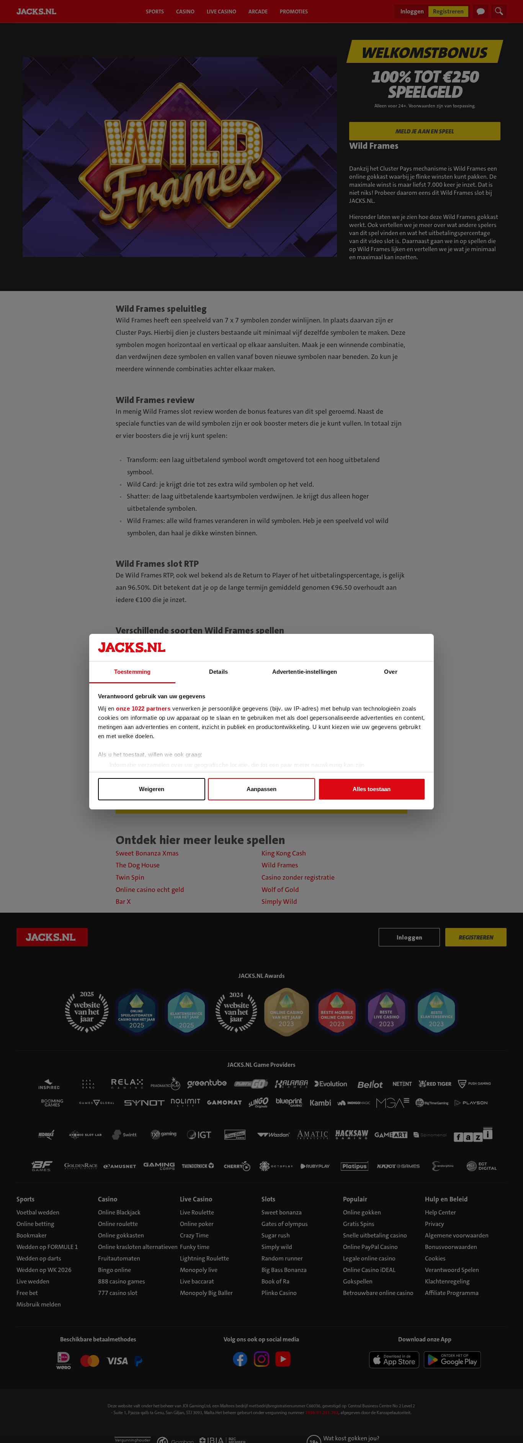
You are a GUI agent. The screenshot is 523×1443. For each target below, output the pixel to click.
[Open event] (98, 1362)
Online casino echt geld (150, 889)
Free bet (27, 1293)
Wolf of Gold (280, 889)
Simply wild (277, 1247)
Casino (107, 1199)
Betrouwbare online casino (378, 1293)
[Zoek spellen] (499, 11)
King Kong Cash (284, 853)
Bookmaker (31, 1235)
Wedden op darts (38, 1258)
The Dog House (138, 865)
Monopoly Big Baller (206, 1293)
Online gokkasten (121, 1235)
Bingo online (114, 1270)
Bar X (123, 901)
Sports (25, 1199)
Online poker (197, 1224)
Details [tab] (218, 671)
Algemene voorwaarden (457, 1235)
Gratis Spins (358, 1224)
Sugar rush (276, 1235)
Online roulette (118, 1224)
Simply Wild (279, 901)
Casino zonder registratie (298, 877)
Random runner (282, 1258)
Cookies (435, 1258)
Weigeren (151, 789)
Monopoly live (198, 1270)
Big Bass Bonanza (284, 1270)
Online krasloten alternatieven (138, 1247)
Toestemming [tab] (132, 671)
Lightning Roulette (204, 1258)
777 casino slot (117, 1293)
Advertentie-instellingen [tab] (304, 671)
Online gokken (362, 1212)
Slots (268, 1199)
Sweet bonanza (282, 1212)
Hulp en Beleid (446, 1199)
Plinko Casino (279, 1293)
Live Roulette (197, 1212)
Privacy (434, 1224)
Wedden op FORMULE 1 (47, 1247)
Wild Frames (280, 865)
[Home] (37, 11)
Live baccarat (197, 1281)
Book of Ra (275, 1281)
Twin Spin (130, 877)
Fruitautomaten (119, 1258)
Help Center (440, 1212)
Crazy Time (194, 1235)
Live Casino (196, 1199)
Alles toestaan (372, 789)
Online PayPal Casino (370, 1247)
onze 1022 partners (143, 708)
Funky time (194, 1247)
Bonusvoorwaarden (451, 1247)
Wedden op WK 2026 (44, 1270)
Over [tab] (390, 671)
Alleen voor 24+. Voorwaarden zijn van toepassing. (425, 106)
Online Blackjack (119, 1212)
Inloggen (412, 11)
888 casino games (121, 1281)
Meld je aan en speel (425, 131)
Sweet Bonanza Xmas (147, 853)
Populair (355, 1199)
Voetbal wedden (37, 1212)
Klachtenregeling (447, 1281)
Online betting (35, 1224)
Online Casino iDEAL (369, 1270)
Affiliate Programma (452, 1293)
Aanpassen (261, 789)
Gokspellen (358, 1281)
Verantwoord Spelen (452, 1270)
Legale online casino (369, 1258)
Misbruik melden (38, 1304)
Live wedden (32, 1281)
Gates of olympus (285, 1224)
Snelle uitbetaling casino (375, 1235)
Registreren (448, 11)
